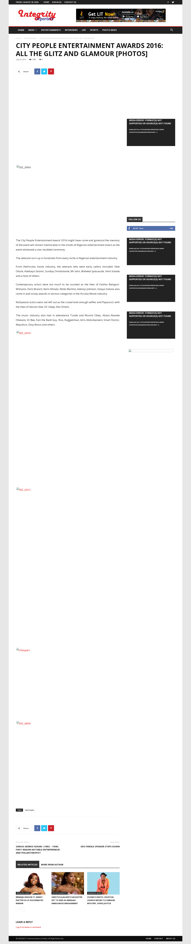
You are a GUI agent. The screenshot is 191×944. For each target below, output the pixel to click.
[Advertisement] (68, 157)
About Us (170, 938)
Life (84, 30)
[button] (171, 30)
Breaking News (23, 893)
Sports (94, 30)
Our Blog (56, 2)
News (31, 30)
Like (171, 228)
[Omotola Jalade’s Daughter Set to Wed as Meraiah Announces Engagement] (67, 883)
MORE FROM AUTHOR (52, 864)
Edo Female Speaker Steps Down (100, 846)
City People (29, 810)
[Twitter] (173, 2)
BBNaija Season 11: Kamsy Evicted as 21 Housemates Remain (29, 900)
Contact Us (70, 2)
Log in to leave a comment (28, 927)
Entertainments (51, 30)
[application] (151, 132)
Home (46, 2)
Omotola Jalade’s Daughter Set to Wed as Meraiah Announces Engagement (66, 900)
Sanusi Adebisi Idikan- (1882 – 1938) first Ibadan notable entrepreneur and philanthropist (38, 849)
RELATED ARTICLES (27, 864)
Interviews (71, 30)
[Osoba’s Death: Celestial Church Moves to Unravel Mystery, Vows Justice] (103, 883)
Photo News (109, 30)
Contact (158, 938)
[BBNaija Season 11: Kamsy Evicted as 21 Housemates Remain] (32, 883)
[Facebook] (168, 2)
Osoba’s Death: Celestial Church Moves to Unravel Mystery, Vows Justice (101, 900)
